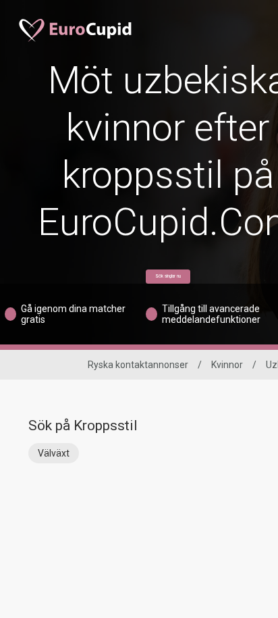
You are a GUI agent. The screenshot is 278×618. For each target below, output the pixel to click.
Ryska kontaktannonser (138, 364)
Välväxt (54, 453)
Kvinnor (227, 364)
